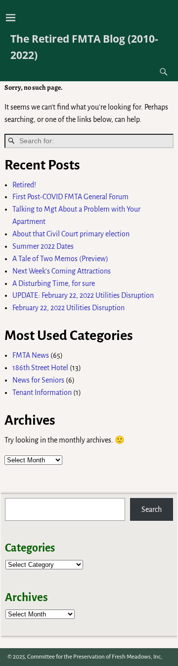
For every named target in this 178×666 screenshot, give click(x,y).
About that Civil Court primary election (71, 234)
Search (151, 509)
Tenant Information (42, 392)
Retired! (24, 185)
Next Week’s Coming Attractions (61, 271)
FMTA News (30, 355)
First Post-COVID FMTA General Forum (70, 197)
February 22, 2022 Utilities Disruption (68, 308)
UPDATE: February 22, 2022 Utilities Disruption (83, 295)
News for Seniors (38, 380)
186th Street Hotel (40, 368)
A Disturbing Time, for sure (53, 283)
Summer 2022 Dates (43, 246)
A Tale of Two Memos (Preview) (60, 259)
